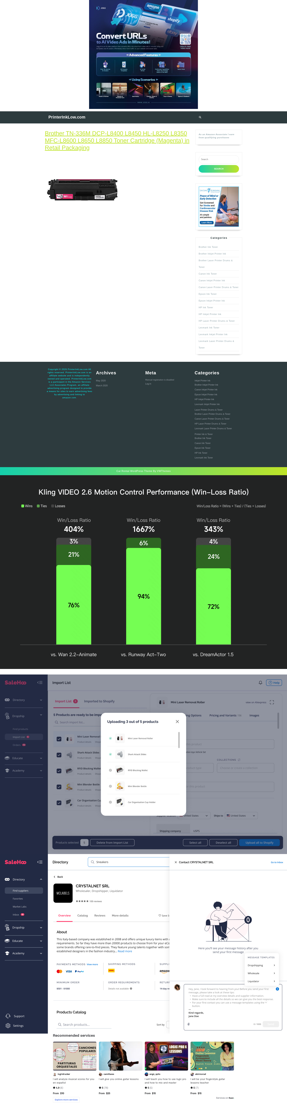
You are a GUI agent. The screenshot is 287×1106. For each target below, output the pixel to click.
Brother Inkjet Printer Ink (212, 253)
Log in (148, 383)
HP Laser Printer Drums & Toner (217, 321)
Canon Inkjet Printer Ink (212, 280)
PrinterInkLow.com (66, 117)
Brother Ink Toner (208, 247)
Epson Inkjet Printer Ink (212, 300)
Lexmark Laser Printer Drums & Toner (213, 428)
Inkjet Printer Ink (202, 380)
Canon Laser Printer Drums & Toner (219, 287)
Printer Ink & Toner (204, 434)
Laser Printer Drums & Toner (209, 409)
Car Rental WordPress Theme (134, 471)
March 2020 (102, 385)
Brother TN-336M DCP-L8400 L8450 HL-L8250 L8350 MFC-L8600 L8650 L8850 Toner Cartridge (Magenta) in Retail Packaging (117, 140)
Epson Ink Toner (208, 294)
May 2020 (101, 380)
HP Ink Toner (206, 307)
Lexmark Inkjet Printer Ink (213, 334)
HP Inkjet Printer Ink (210, 314)
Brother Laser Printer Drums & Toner (212, 414)
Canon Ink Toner (208, 273)
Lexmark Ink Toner (209, 327)
